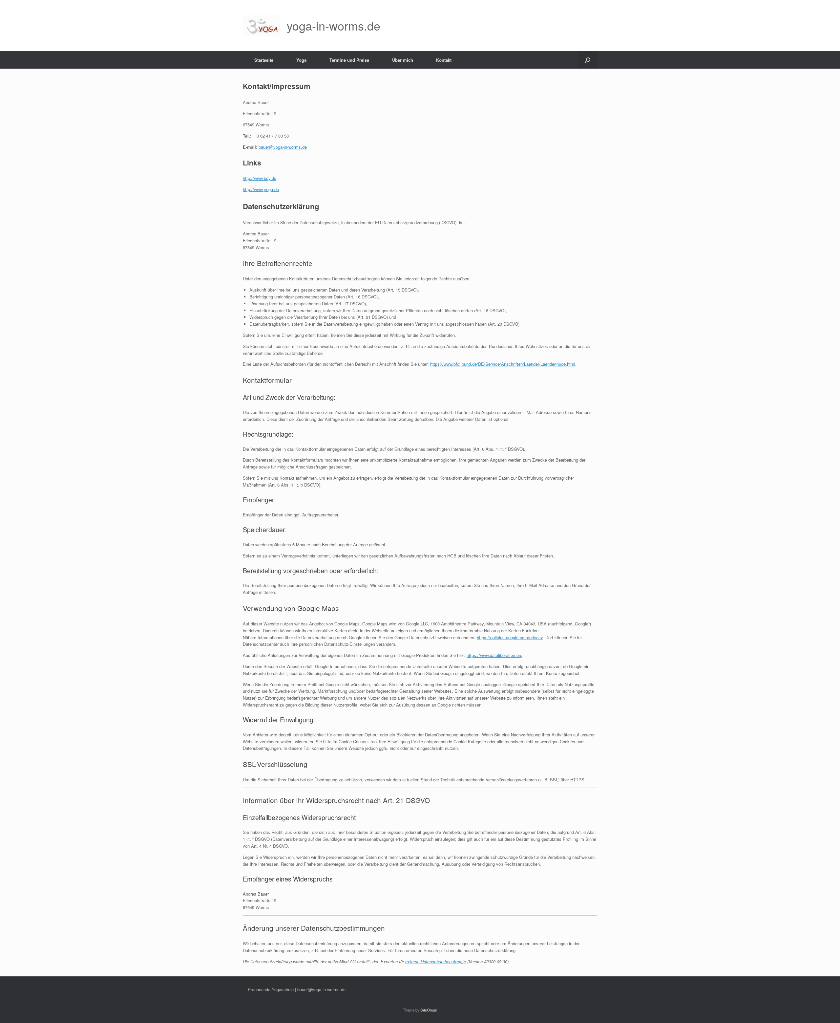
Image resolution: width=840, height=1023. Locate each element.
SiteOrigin (428, 1009)
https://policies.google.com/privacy (510, 637)
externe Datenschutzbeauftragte (435, 961)
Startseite (263, 60)
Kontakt (444, 60)
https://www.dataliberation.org (494, 655)
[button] (587, 60)
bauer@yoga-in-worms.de (283, 147)
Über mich (402, 60)
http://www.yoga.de (261, 189)
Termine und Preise (349, 60)
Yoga (301, 60)
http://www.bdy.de (259, 178)
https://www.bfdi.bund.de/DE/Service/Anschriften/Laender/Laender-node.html (502, 364)
